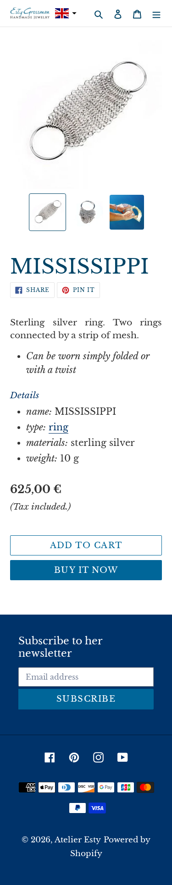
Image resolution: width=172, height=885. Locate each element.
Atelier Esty (78, 840)
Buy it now (86, 570)
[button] (65, 13)
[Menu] (156, 13)
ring (58, 427)
